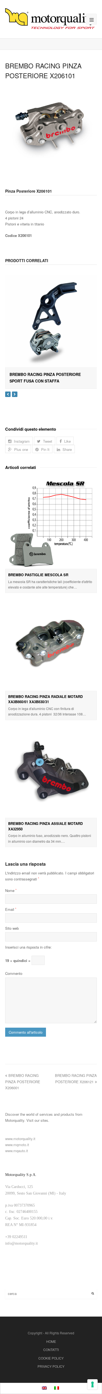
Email (10, 909)
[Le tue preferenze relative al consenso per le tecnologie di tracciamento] (92, 1384)
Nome (11, 890)
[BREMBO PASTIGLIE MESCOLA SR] (51, 523)
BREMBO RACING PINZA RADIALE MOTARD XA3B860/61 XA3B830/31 (45, 699)
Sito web (12, 928)
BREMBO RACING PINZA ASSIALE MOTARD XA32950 (45, 826)
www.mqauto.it (16, 1150)
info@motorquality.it (21, 1243)
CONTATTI (51, 1349)
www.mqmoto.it (17, 1144)
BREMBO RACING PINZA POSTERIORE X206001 (22, 1081)
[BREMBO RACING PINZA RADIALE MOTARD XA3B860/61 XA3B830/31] (51, 644)
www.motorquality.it (20, 1138)
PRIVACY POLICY (51, 1366)
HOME (51, 1341)
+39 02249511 (16, 1237)
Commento (13, 973)
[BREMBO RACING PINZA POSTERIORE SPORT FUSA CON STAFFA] (51, 321)
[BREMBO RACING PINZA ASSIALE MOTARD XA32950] (51, 772)
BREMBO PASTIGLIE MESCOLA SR (38, 574)
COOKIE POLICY (51, 1358)
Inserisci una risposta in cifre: (28, 947)
